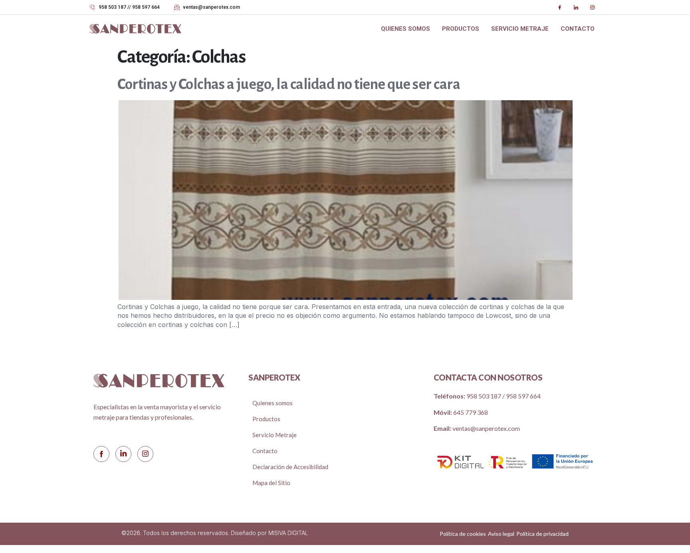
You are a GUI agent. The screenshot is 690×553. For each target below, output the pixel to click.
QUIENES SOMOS (405, 28)
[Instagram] (592, 7)
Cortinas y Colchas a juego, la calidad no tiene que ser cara (288, 84)
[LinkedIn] (576, 7)
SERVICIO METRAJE (520, 28)
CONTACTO (578, 28)
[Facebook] (559, 7)
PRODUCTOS (460, 28)
